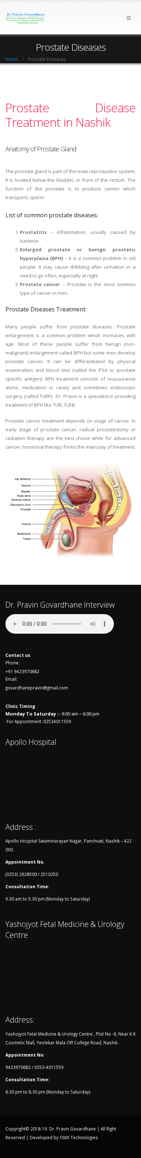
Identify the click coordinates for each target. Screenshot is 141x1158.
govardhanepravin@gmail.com (36, 688)
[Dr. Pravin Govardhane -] (25, 18)
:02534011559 (56, 721)
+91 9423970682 (22, 671)
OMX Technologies (79, 1137)
